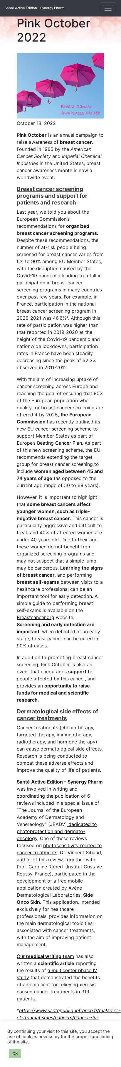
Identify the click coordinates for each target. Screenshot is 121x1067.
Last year (27, 212)
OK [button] (15, 1053)
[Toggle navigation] (108, 8)
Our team (45, 956)
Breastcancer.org (35, 617)
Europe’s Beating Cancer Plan (49, 443)
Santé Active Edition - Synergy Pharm (34, 8)
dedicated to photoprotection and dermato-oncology (57, 831)
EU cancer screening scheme (59, 429)
